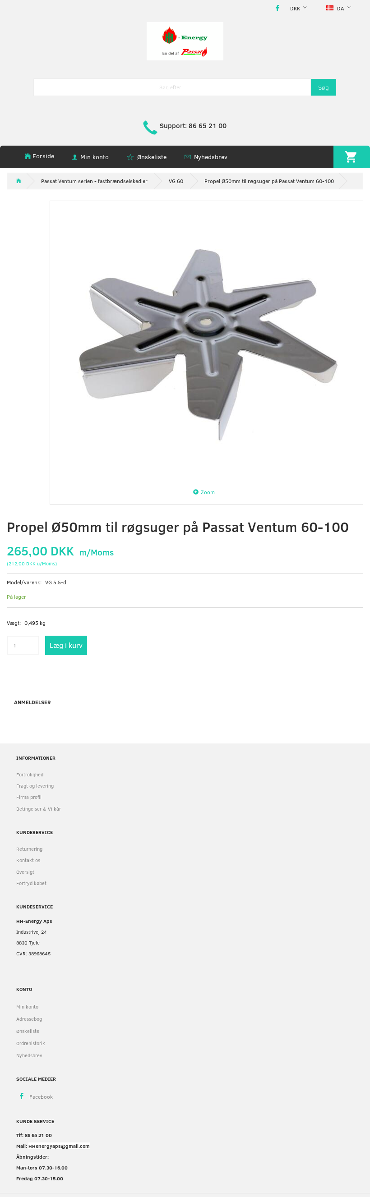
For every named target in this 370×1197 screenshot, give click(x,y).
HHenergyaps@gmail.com (59, 1145)
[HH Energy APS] (185, 40)
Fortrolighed (29, 774)
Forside (43, 155)
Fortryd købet (31, 883)
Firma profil (29, 796)
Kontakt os (28, 860)
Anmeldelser (32, 702)
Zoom (208, 491)
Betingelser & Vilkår (38, 808)
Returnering (29, 848)
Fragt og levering (35, 785)
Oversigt (25, 871)
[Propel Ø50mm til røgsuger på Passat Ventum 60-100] (206, 341)
